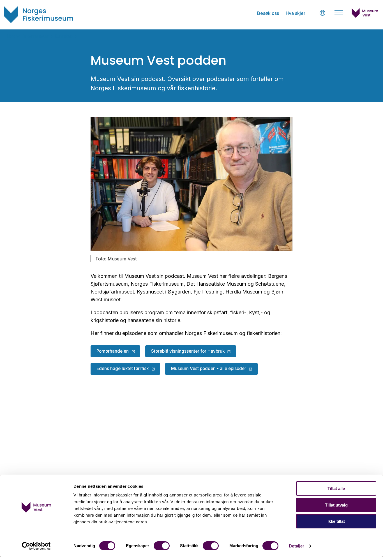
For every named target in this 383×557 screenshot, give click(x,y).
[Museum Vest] (365, 16)
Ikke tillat (336, 521)
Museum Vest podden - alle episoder (208, 368)
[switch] (162, 545)
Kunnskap (64, 36)
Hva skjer (295, 13)
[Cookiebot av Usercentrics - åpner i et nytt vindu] (36, 546)
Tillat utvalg (336, 505)
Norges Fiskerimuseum (28, 36)
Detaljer (296, 546)
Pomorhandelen (112, 351)
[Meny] (338, 13)
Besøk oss (268, 13)
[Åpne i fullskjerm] (285, 125)
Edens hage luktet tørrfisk (122, 368)
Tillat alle (336, 488)
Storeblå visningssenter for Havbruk (188, 351)
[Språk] (322, 12)
